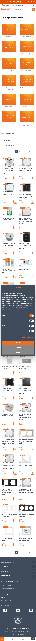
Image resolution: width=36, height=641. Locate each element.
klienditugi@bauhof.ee (9, 588)
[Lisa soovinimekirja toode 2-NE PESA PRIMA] (20, 266)
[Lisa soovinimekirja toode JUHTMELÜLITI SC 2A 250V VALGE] (20, 363)
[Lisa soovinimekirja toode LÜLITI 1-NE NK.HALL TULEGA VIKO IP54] (3, 411)
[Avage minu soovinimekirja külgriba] (12, 639)
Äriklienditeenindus (17, 5)
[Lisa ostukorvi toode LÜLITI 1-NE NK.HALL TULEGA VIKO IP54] (15, 423)
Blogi (3, 597)
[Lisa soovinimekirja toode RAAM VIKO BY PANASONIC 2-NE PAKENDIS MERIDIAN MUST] (3, 486)
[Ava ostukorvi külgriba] (33, 638)
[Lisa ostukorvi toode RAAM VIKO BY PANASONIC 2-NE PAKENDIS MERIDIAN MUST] (15, 498)
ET (34, 5)
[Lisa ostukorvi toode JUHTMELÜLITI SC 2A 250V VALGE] (32, 372)
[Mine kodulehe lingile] (5, 9)
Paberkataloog (7, 600)
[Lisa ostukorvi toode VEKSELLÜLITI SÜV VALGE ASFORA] (15, 372)
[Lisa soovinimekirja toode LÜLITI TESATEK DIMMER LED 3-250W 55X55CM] (20, 462)
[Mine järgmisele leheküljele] (33, 151)
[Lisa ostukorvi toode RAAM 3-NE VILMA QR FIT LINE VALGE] (15, 520)
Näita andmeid (26, 337)
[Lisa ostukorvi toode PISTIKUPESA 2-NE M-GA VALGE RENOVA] (15, 227)
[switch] (31, 320)
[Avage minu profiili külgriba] (23, 639)
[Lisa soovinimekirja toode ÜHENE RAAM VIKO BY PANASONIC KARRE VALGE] (3, 534)
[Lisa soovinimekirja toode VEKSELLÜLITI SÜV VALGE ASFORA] (3, 363)
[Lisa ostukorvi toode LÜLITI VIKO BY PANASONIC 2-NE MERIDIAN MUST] (15, 398)
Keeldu (18, 352)
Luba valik (18, 347)
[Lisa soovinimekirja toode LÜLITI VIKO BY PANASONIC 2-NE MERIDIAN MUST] (3, 385)
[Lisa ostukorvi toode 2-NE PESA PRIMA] (32, 276)
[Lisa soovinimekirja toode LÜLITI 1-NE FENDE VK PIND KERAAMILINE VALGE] (3, 240)
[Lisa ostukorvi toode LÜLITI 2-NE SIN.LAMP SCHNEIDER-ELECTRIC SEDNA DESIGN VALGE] (15, 473)
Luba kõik (18, 342)
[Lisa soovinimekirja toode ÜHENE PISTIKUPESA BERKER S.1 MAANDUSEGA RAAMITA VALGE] (20, 411)
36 (29, 151)
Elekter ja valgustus (15, 13)
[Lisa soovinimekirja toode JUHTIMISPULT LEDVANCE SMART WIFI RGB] (3, 266)
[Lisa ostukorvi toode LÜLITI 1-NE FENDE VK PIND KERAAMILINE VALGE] (15, 253)
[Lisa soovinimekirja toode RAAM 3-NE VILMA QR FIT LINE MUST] (20, 511)
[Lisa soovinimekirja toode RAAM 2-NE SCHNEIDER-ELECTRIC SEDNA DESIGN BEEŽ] (20, 436)
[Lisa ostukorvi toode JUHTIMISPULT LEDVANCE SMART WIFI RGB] (15, 276)
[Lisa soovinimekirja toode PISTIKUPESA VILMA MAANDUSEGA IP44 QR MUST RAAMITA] (20, 191)
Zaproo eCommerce (18, 634)
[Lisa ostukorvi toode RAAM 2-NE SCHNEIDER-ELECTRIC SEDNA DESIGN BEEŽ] (32, 449)
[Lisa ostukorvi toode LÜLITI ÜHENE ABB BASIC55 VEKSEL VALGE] (15, 202)
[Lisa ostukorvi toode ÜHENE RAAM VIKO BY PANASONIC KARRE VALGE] (15, 544)
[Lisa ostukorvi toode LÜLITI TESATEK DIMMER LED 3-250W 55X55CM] (32, 473)
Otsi (33, 9)
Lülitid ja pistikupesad (26, 13)
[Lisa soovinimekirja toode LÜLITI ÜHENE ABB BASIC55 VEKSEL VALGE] (3, 191)
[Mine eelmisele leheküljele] (3, 151)
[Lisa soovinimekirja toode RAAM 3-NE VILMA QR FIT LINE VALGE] (3, 511)
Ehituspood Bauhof (5, 13)
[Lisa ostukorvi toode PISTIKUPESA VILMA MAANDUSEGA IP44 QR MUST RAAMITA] (32, 202)
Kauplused (6, 5)
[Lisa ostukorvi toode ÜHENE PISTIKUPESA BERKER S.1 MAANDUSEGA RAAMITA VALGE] (32, 423)
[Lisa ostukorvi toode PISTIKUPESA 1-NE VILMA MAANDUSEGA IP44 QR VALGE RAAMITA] (32, 544)
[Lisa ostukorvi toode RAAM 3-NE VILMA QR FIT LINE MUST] (32, 520)
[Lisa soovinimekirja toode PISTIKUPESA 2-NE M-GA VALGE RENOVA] (3, 215)
